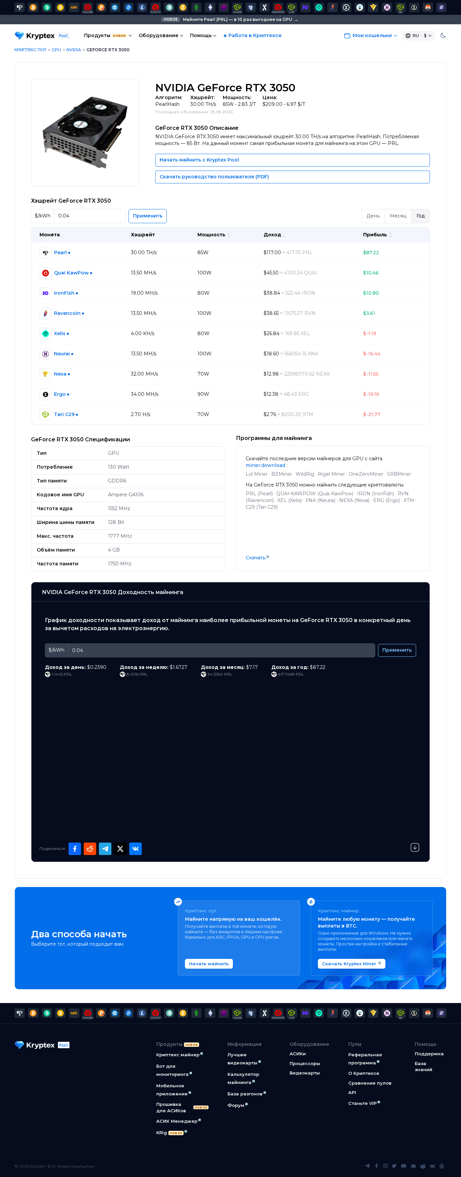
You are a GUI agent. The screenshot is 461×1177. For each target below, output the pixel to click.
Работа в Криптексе (255, 35)
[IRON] (305, 7)
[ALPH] (265, 7)
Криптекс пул (30, 49)
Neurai (62, 354)
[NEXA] (373, 7)
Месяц (398, 216)
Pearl (60, 252)
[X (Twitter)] (394, 1166)
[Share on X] (120, 849)
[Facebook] (376, 1166)
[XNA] (387, 7)
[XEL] (319, 7)
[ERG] (346, 7)
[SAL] (414, 7)
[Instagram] (385, 1166)
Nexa (60, 374)
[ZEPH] (441, 7)
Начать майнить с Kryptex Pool (199, 160)
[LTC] (142, 7)
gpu (56, 49)
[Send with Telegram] (105, 849)
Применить (147, 216)
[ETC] (196, 7)
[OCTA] (224, 7)
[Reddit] (423, 1166)
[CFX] (360, 7)
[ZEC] (183, 7)
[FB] (74, 7)
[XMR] (428, 7)
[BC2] (101, 7)
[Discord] (413, 1166)
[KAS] (169, 7)
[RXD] (251, 7)
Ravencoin (67, 313)
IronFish (64, 293)
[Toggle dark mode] (443, 35)
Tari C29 (64, 414)
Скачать (256, 558)
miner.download (266, 465)
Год (420, 216)
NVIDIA (73, 49)
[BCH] (47, 7)
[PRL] (20, 7)
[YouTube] (403, 1166)
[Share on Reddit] (90, 849)
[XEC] (115, 7)
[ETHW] (210, 7)
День (373, 216)
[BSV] (60, 7)
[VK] (432, 1166)
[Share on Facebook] (75, 849)
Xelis (59, 333)
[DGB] (129, 7)
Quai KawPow (71, 273)
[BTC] (33, 7)
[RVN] (332, 7)
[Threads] (441, 1166)
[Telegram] (367, 1166)
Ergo (60, 394)
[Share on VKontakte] (135, 849)
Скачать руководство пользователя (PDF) (214, 177)
